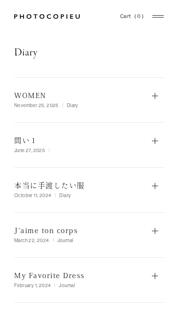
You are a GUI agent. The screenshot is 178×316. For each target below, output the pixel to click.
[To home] (47, 16)
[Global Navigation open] (158, 16)
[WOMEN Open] (89, 100)
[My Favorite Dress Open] (89, 280)
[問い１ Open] (89, 145)
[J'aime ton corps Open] (89, 235)
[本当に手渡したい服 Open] (89, 190)
